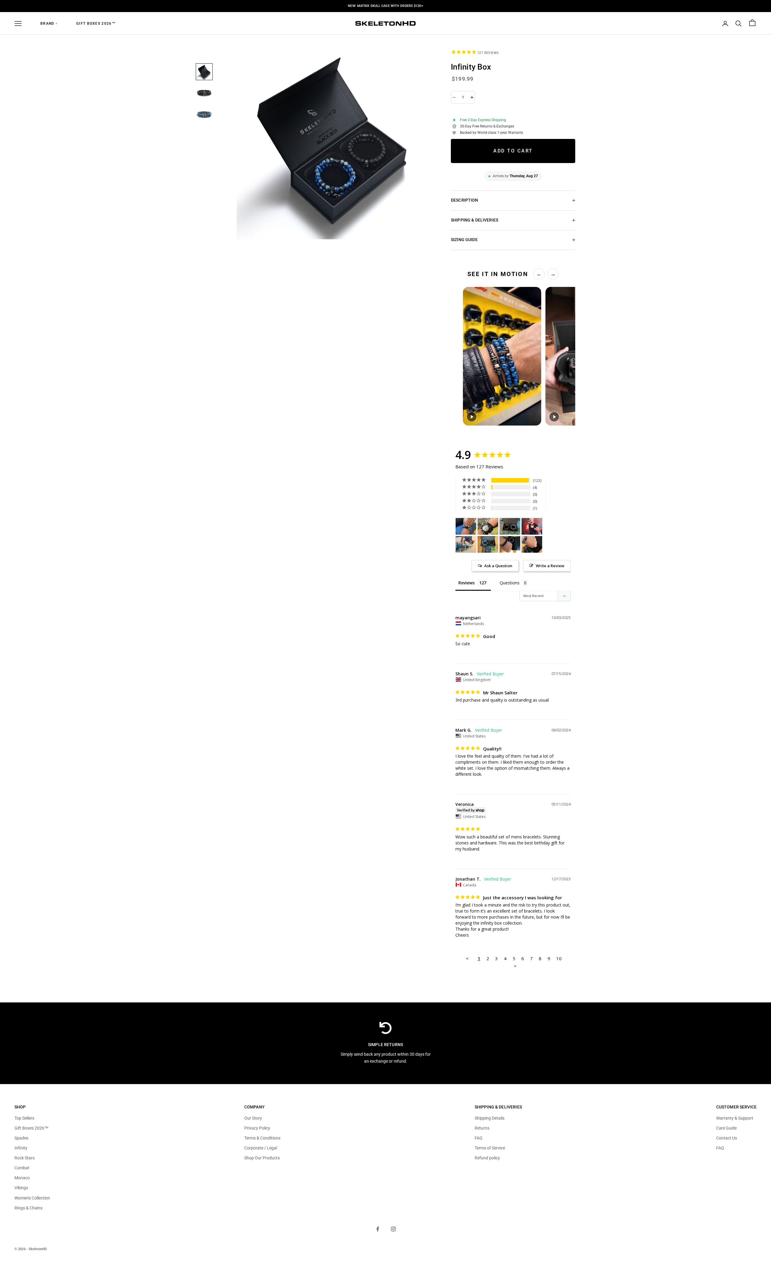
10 (559, 958)
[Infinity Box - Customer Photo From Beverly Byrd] (466, 526)
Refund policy (487, 1157)
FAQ (478, 1138)
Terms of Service (490, 1148)
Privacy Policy (257, 1128)
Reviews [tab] (466, 583)
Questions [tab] (510, 583)
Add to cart (513, 151)
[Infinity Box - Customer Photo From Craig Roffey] (466, 544)
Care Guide (726, 1128)
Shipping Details (489, 1118)
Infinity (20, 1148)
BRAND (49, 23)
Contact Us (726, 1138)
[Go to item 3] (204, 115)
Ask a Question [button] (498, 565)
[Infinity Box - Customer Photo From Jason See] (532, 526)
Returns (482, 1128)
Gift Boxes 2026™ (96, 23)
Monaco (22, 1177)
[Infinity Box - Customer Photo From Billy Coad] (488, 544)
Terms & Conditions (262, 1138)
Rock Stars (24, 1157)
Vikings (21, 1187)
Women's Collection (32, 1198)
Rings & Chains (28, 1207)
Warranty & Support (734, 1118)
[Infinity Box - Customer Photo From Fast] (488, 526)
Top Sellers (24, 1118)
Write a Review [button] (550, 565)
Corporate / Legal (260, 1148)
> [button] (515, 966)
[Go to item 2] (204, 93)
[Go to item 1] (204, 71)
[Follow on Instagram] (393, 1229)
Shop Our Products (262, 1157)
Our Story (253, 1118)
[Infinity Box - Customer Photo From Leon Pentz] (510, 526)
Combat (22, 1167)
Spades (21, 1138)
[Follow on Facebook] (378, 1229)
